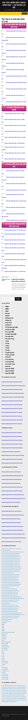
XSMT (7, 311)
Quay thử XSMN (9, 373)
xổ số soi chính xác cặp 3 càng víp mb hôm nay (11, 559)
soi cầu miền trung (15, 693)
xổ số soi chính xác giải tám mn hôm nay (10, 609)
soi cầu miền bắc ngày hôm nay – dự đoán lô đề (14, 5)
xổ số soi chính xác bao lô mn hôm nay (9, 605)
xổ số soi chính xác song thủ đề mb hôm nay (10, 582)
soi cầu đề (13, 696)
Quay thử (7, 366)
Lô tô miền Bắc (9, 359)
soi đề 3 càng (4, 701)
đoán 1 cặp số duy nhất (12, 701)
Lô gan (7, 341)
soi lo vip (24, 698)
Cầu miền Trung (9, 339)
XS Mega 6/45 (9, 318)
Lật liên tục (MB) (10, 329)
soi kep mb (24, 696)
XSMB (7, 306)
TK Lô (3, 651)
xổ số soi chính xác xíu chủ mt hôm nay (9, 601)
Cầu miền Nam (9, 336)
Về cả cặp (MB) (9, 332)
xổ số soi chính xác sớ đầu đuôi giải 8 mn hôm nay (12, 613)
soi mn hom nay (14, 700)
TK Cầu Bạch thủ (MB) (11, 327)
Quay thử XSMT (9, 371)
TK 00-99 (7, 357)
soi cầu (13, 691)
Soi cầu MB (9, 693)
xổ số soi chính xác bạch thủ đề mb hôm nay (10, 555)
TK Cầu (3, 640)
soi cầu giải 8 (4, 693)
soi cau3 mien (18, 688)
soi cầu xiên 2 (18, 695)
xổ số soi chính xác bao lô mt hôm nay (9, 588)
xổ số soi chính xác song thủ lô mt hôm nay (10, 600)
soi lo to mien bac (18, 698)
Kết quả (7, 313)
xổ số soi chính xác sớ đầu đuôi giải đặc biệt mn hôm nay (13, 614)
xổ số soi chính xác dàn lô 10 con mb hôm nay (11, 569)
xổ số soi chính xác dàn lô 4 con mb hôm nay (11, 571)
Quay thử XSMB (9, 368)
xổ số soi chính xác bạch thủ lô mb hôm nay (10, 558)
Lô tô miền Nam (9, 362)
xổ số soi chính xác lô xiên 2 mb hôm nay (10, 577)
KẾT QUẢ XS (4, 622)
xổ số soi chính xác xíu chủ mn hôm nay (10, 617)
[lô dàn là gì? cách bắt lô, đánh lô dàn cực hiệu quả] (6, 277)
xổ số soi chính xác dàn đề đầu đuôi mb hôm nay (11, 568)
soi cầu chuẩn (23, 691)
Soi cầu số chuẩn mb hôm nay (8, 572)
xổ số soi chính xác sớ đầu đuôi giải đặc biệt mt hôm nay (13, 598)
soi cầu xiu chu (8, 695)
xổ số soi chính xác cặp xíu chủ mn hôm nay (10, 606)
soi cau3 (13, 688)
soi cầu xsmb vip (7, 696)
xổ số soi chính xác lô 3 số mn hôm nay (9, 611)
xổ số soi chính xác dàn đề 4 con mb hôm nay (11, 561)
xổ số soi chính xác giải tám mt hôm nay (10, 593)
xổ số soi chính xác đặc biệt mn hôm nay (10, 608)
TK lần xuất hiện (9, 355)
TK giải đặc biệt (9, 352)
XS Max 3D (8, 325)
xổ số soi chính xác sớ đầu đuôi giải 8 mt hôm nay (12, 597)
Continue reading (21, 289)
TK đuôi (7, 350)
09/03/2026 (15, 276)
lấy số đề (5, 688)
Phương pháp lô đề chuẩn (6, 280)
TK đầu (7, 348)
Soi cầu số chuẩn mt (6, 587)
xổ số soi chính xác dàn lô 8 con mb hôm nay (11, 576)
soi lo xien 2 (4, 700)
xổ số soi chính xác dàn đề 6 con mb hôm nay (11, 563)
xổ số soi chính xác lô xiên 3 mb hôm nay (10, 579)
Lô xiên (7, 343)
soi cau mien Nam (12, 690)
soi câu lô (10, 691)
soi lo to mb (12, 698)
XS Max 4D (8, 320)
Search (18, 298)
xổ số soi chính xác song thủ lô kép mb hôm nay (11, 584)
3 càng (3, 685)
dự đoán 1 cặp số (20, 685)
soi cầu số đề (22, 693)
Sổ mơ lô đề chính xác (6, 621)
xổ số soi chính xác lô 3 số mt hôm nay (9, 595)
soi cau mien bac (5, 690)
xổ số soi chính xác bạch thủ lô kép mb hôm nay (11, 556)
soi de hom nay (18, 696)
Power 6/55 (8, 323)
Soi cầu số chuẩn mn (6, 603)
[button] (24, 13)
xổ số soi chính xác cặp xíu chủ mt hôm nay (10, 590)
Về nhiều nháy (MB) (10, 334)
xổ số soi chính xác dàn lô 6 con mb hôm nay (11, 574)
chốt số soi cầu (8, 685)
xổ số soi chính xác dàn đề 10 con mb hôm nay (11, 566)
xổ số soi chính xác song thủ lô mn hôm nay (10, 616)
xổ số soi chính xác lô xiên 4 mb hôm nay (10, 580)
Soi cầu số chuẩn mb (6, 550)
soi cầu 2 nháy (18, 691)
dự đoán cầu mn (14, 687)
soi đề (25, 700)
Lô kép (7, 345)
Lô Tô (3, 666)
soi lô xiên (8, 700)
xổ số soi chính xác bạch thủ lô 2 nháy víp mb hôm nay (13, 551)
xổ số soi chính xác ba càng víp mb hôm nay (10, 553)
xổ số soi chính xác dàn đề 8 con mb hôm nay (11, 564)
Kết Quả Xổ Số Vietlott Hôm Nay (8, 632)
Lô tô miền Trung (10, 364)
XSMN (7, 309)
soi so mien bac (20, 700)
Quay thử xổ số (5, 674)
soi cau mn (18, 690)
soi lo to (8, 698)
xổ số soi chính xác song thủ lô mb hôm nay (10, 585)
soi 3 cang (9, 688)
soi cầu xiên (13, 695)
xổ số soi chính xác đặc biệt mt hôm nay (10, 592)
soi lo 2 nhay (4, 698)
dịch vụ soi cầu (14, 685)
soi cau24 (23, 688)
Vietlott (7, 316)
